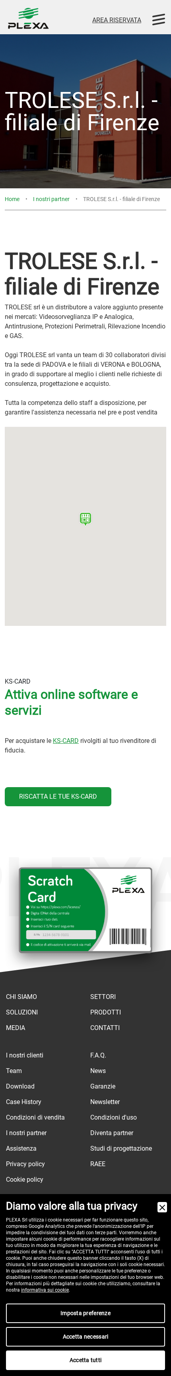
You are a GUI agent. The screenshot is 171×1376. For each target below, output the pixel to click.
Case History (23, 1102)
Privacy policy (25, 1164)
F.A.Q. (98, 1055)
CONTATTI (105, 1028)
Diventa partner (111, 1133)
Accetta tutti (86, 1360)
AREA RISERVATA (116, 20)
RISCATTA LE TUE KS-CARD (58, 796)
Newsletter (105, 1102)
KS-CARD (66, 741)
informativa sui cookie (45, 1290)
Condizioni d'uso (113, 1117)
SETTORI (103, 997)
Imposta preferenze (85, 1313)
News (98, 1071)
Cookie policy (24, 1179)
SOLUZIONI (22, 1012)
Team (14, 1071)
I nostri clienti (24, 1055)
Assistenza (21, 1148)
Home (12, 199)
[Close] (162, 1207)
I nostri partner (51, 199)
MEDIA (15, 1028)
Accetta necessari (86, 1336)
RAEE (97, 1164)
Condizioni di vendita (35, 1117)
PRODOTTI (105, 1012)
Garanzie (102, 1086)
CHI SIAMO (21, 997)
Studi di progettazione (121, 1148)
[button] (85, 519)
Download (20, 1086)
